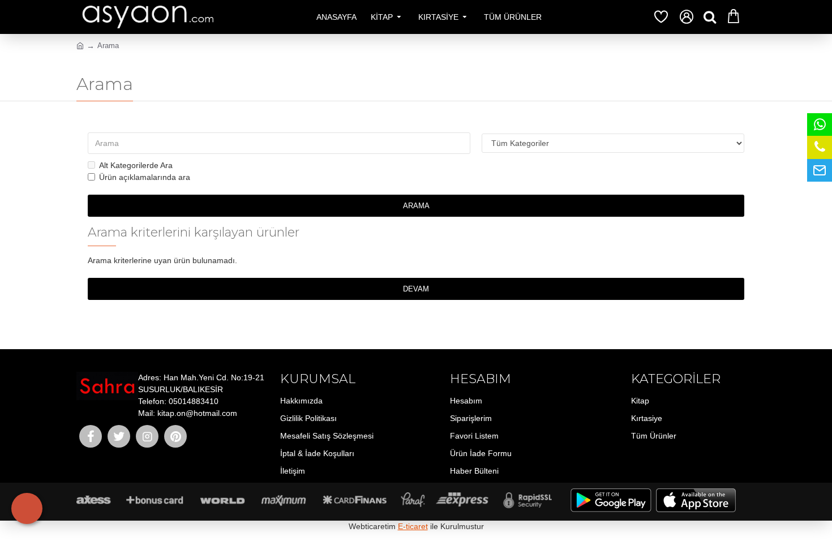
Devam (416, 289)
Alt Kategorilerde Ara (136, 165)
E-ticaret (413, 526)
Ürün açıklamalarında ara (144, 177)
